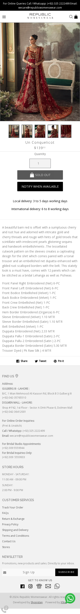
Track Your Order (12, 507)
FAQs (5, 513)
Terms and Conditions (15, 536)
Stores (6, 547)
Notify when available (40, 186)
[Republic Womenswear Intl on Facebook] (22, 587)
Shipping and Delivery (15, 530)
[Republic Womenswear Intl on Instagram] (30, 587)
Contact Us (8, 541)
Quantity (40, 154)
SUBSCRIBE (66, 572)
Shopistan (37, 602)
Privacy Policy (10, 524)
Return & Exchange (13, 519)
